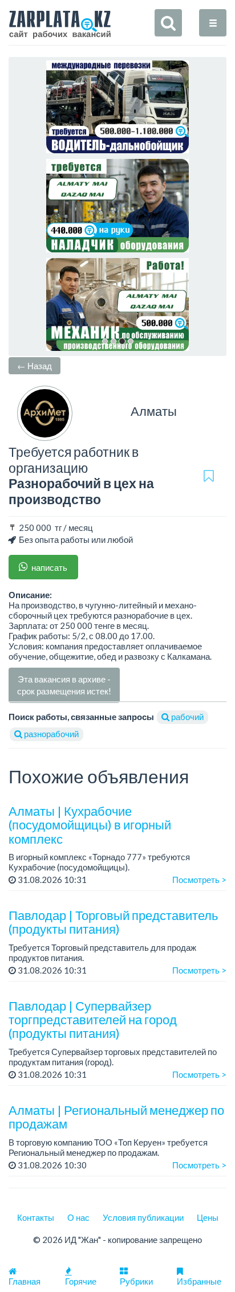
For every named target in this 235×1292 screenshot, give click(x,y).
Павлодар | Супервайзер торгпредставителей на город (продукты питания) (93, 1019)
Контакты (35, 1217)
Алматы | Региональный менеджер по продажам (116, 1116)
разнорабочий (50, 734)
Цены (207, 1217)
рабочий (186, 717)
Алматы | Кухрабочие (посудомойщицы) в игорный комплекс (90, 824)
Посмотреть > (199, 879)
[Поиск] (168, 22)
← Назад (34, 366)
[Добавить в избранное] (208, 476)
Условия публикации (143, 1217)
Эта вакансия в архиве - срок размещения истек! (64, 685)
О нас (78, 1217)
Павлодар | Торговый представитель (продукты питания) (113, 922)
